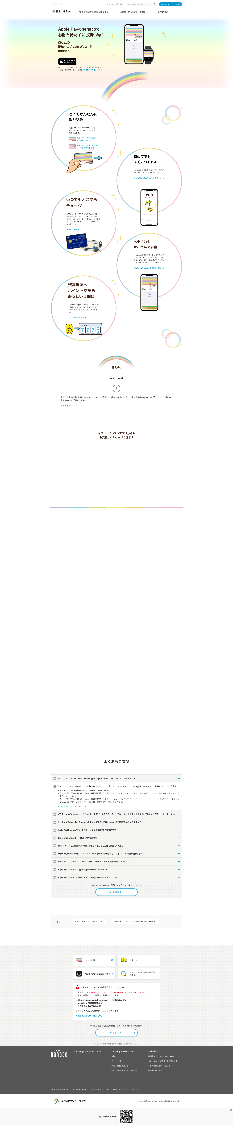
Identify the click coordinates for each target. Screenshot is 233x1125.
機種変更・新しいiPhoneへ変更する (89, 921)
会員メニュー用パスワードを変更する (162, 1061)
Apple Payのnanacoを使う (133, 11)
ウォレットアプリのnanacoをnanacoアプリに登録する (134, 921)
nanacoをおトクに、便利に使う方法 (76, 563)
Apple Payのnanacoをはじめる (93, 11)
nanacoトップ (56, 4)
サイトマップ (132, 1089)
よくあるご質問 (113, 4)
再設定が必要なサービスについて (76, 588)
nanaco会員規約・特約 (58, 1089)
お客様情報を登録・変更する (159, 1065)
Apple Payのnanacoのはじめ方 (132, 664)
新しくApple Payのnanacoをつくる (148, 178)
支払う (113, 1056)
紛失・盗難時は (67, 405)
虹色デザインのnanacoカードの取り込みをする (87, 139)
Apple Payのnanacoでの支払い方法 (148, 268)
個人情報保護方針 (78, 1089)
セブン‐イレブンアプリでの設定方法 (77, 494)
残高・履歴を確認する (119, 1065)
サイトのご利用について (99, 1089)
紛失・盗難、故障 (155, 1070)
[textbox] (139, 4)
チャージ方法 (72, 229)
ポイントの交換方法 (76, 317)
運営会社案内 (117, 1089)
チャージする (116, 1061)
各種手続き (163, 11)
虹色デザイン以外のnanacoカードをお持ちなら (87, 146)
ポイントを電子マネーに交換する (124, 1070)
